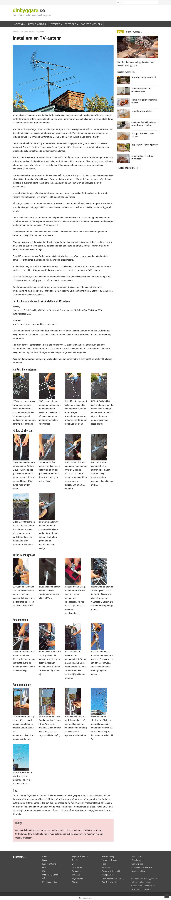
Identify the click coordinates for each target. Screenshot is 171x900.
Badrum (45, 856)
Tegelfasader (77, 878)
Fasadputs (76, 871)
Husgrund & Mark (109, 860)
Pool (104, 864)
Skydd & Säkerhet (80, 856)
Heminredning (108, 856)
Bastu (44, 860)
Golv (44, 867)
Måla (44, 878)
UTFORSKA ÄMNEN (37, 24)
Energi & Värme (49, 864)
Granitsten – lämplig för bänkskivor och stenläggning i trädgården (143, 123)
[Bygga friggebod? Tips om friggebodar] (123, 145)
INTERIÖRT (55, 24)
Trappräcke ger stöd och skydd (141, 110)
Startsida (16, 31)
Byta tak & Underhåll (111, 871)
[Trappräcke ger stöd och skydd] (123, 111)
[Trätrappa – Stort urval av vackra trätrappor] (123, 134)
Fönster (75, 882)
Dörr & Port (77, 867)
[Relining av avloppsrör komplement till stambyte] (123, 100)
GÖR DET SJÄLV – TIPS (91, 24)
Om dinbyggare (138, 860)
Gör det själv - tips (110, 882)
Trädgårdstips (108, 875)
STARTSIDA (19, 24)
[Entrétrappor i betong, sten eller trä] (123, 77)
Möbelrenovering (49, 882)
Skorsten (106, 867)
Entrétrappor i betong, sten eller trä (143, 77)
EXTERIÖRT (70, 24)
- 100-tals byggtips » (133, 31)
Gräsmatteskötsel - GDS (112, 878)
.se (29, 10)
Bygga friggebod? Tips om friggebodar (144, 144)
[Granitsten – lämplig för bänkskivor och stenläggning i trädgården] (123, 122)
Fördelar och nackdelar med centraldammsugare (141, 90)
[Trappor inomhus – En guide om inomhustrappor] (123, 156)
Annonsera (136, 856)
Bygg (23, 31)
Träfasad (76, 875)
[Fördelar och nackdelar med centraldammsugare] (123, 89)
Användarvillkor (138, 871)
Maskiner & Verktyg (50, 875)
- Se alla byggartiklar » (127, 167)
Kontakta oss (137, 864)
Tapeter (75, 860)
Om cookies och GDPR (141, 867)
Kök (44, 871)
